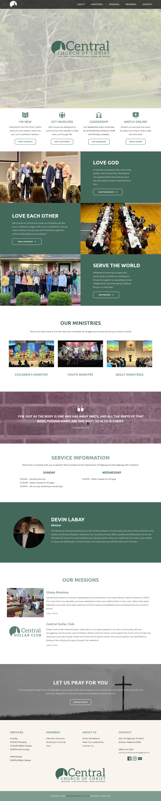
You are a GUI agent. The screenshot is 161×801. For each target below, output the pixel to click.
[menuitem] (81, 4)
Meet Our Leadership (93, 742)
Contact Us (88, 746)
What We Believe (91, 738)
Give (48, 746)
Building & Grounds (56, 742)
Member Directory (55, 738)
